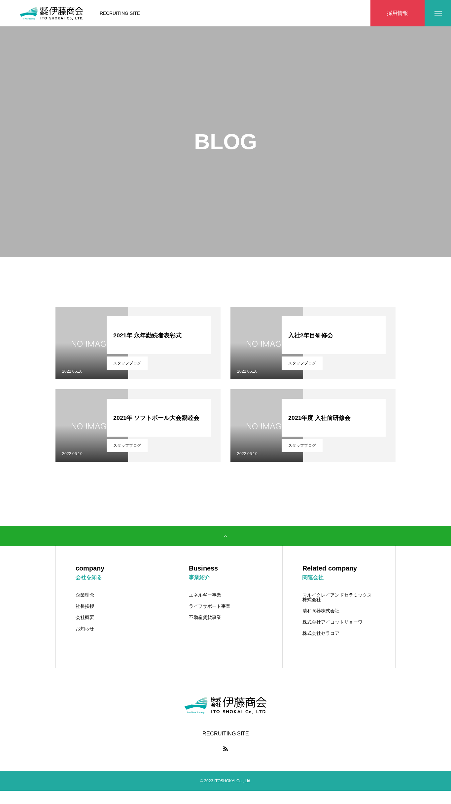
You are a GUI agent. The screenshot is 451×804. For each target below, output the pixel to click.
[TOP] (225, 536)
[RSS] (225, 748)
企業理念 (85, 595)
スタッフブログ (127, 363)
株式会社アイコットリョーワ (332, 622)
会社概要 (85, 617)
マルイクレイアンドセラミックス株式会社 (337, 597)
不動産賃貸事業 (205, 617)
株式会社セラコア (320, 633)
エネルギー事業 (205, 595)
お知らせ (85, 628)
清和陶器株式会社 (320, 610)
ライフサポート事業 (209, 606)
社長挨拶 (85, 606)
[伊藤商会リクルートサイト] (51, 13)
